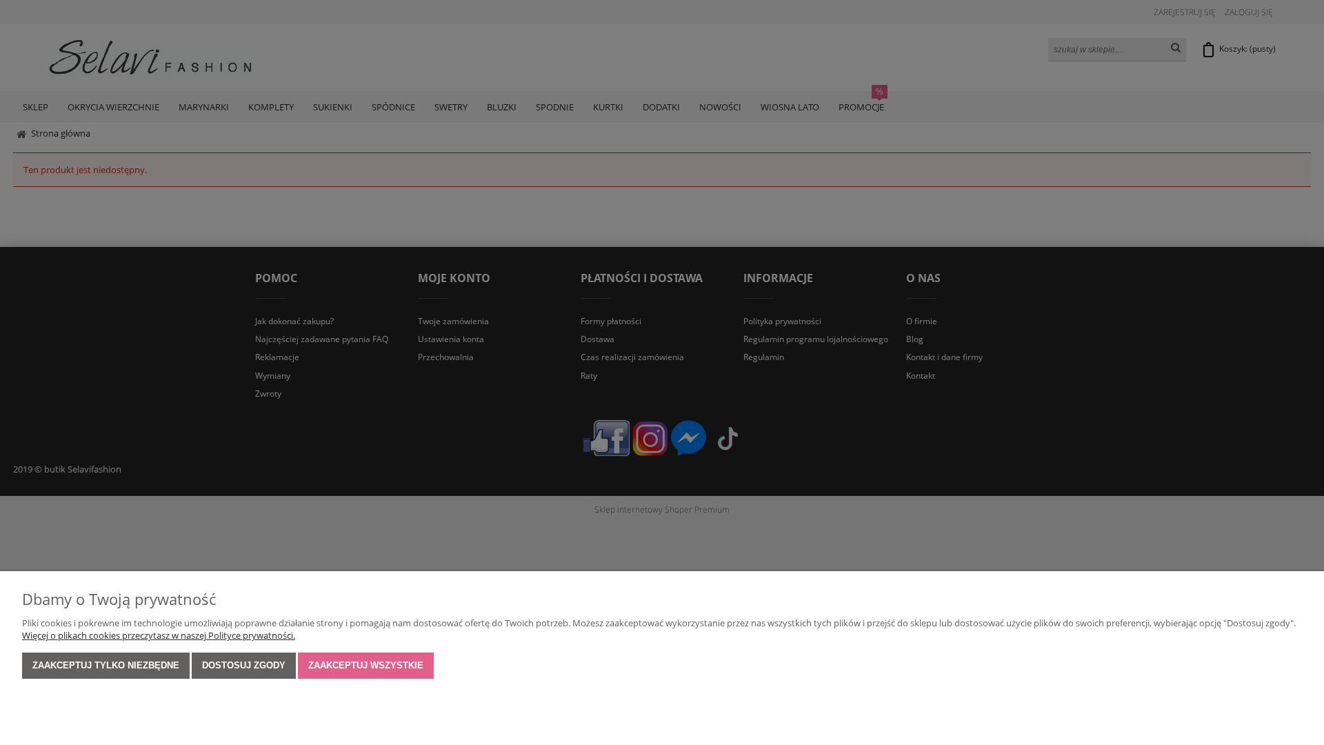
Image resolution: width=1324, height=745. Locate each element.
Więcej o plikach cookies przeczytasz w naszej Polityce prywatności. (158, 635)
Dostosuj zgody (243, 665)
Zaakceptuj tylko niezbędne (105, 665)
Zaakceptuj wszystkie (365, 665)
